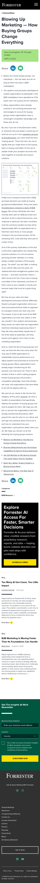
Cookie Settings (32, 871)
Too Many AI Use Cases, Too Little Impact (20, 583)
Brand (4, 836)
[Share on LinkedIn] (13, 68)
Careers (4, 823)
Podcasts (5, 830)
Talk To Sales (20, 850)
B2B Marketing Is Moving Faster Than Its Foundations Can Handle (20, 639)
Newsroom (6, 810)
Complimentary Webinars (11, 814)
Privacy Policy (19, 871)
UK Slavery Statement (10, 840)
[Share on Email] (20, 68)
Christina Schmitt (8, 590)
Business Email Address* (11, 721)
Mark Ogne (6, 646)
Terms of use (7, 871)
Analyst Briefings (8, 807)
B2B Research (7, 495)
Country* (5, 732)
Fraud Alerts (6, 833)
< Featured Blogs (8, 13)
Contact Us (6, 817)
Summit (24, 396)
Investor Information (9, 820)
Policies (4, 827)
